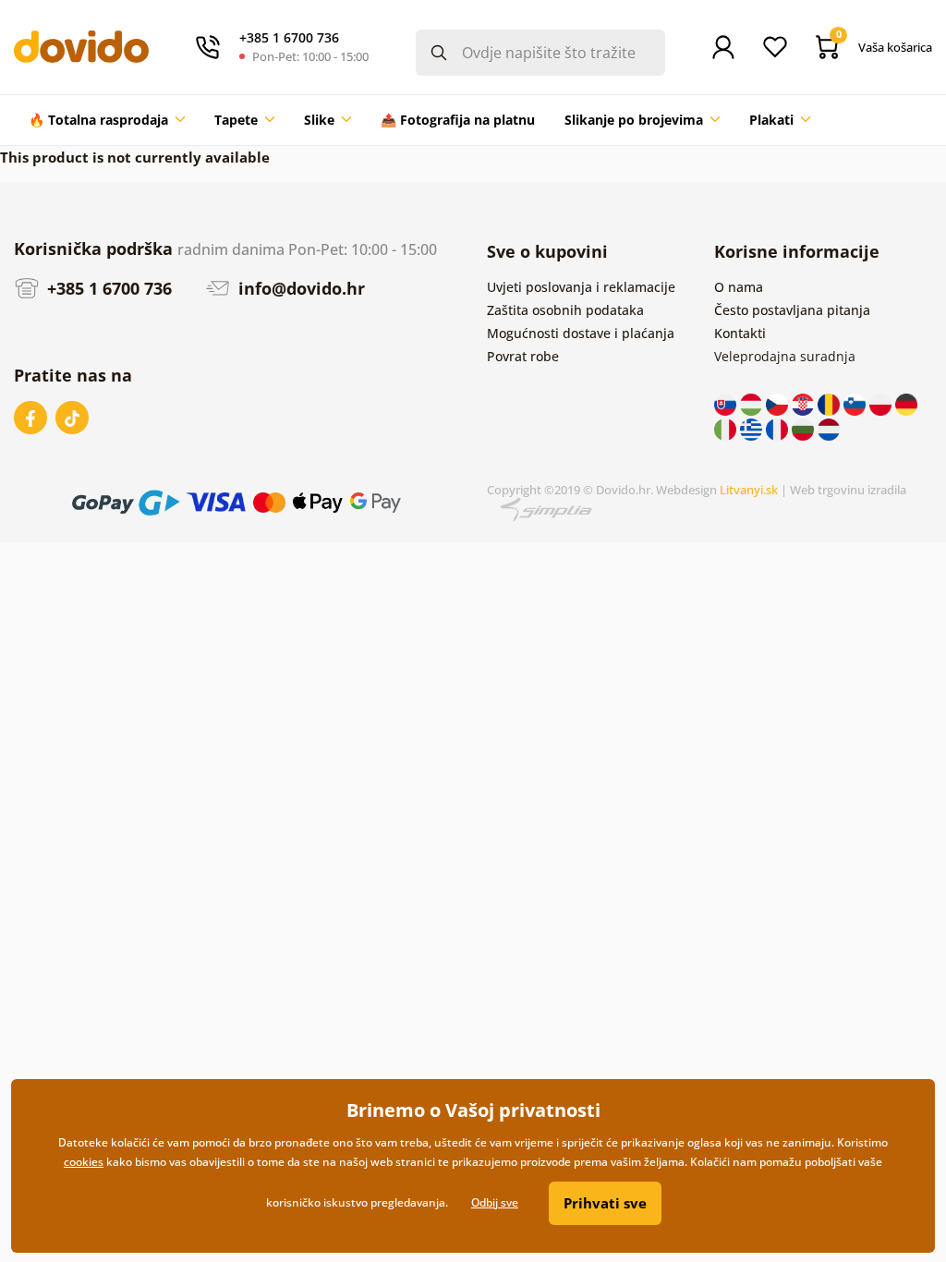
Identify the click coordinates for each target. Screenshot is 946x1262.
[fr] (779, 427)
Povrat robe (523, 356)
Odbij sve (494, 1202)
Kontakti (740, 333)
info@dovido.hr (299, 288)
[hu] (753, 403)
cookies (83, 1162)
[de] (906, 403)
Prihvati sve (605, 1203)
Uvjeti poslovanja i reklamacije (581, 287)
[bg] (805, 427)
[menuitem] (107, 120)
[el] (753, 427)
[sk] (727, 403)
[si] (856, 403)
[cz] (779, 403)
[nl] (829, 427)
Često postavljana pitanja (792, 310)
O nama (738, 287)
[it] (727, 427)
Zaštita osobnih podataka (565, 310)
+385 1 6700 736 (107, 288)
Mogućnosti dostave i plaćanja (580, 333)
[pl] (882, 403)
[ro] (830, 403)
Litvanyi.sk (749, 489)
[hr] (805, 403)
